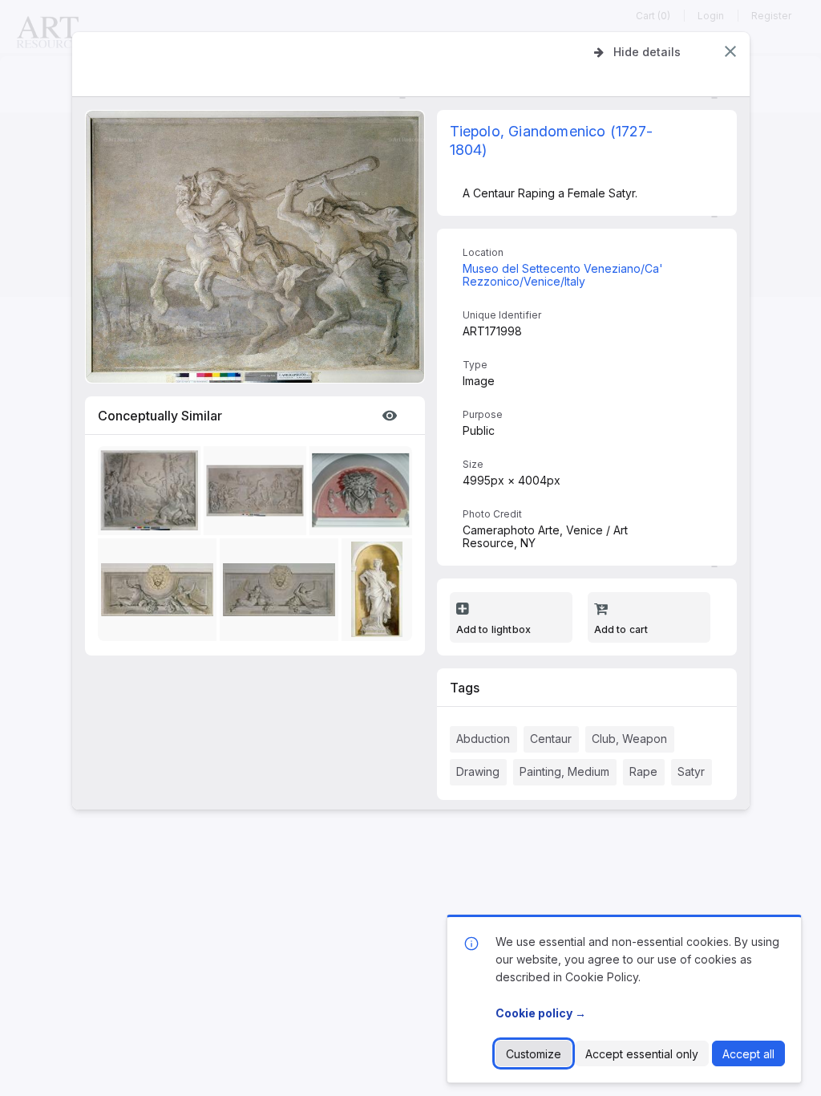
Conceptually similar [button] (160, 416)
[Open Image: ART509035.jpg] (151, 493)
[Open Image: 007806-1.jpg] (380, 593)
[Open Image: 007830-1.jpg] (282, 593)
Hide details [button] (647, 52)
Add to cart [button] (621, 629)
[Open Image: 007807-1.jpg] (363, 493)
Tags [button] (464, 688)
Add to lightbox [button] (494, 629)
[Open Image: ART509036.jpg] (257, 493)
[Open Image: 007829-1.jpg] (160, 593)
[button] (730, 51)
